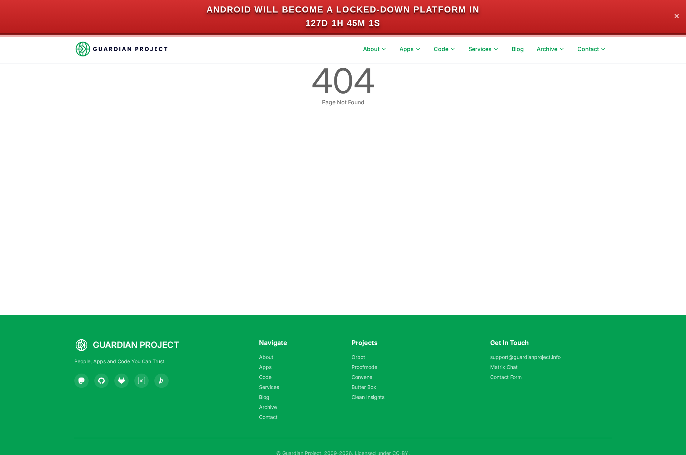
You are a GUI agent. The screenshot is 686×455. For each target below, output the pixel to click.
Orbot (358, 357)
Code (441, 48)
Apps (406, 48)
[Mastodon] (81, 381)
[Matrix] (141, 381)
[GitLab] (121, 381)
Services (480, 48)
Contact (588, 48)
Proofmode (364, 367)
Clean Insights (368, 397)
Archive (547, 48)
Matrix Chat (504, 367)
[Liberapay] (161, 381)
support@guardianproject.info (525, 357)
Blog (518, 48)
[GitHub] (101, 381)
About (371, 48)
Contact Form (506, 377)
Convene (362, 377)
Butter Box (364, 387)
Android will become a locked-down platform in (343, 9)
